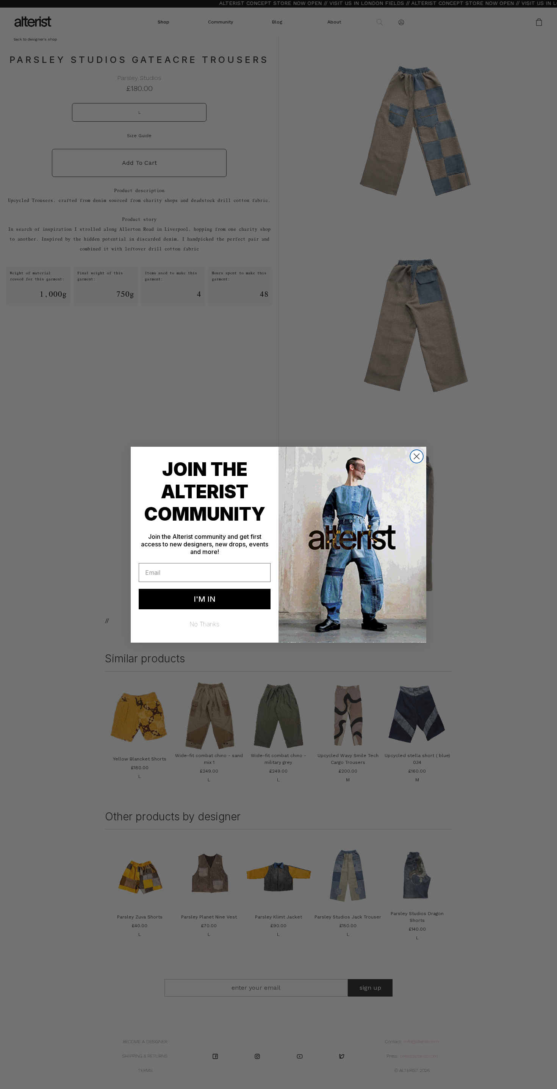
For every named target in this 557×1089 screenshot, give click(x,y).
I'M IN (205, 599)
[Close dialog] (416, 456)
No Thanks (204, 624)
